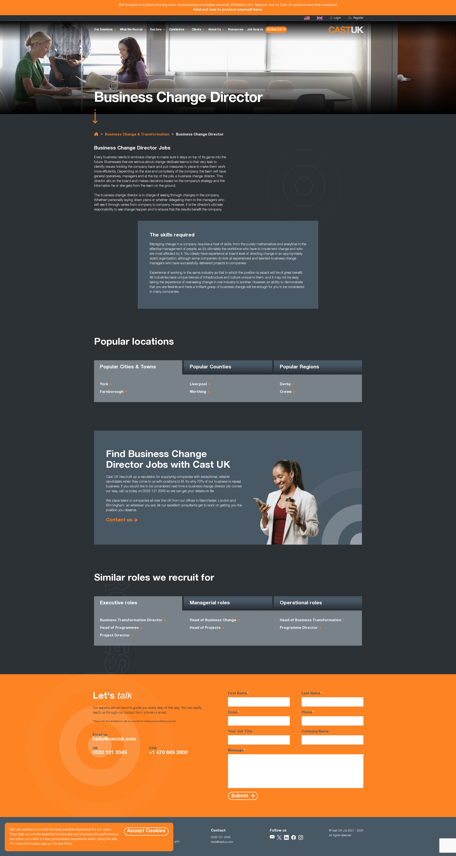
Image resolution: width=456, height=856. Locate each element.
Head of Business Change (213, 620)
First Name (238, 693)
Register (358, 18)
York (104, 384)
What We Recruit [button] (131, 29)
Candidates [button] (176, 29)
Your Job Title (240, 731)
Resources (235, 29)
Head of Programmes (119, 628)
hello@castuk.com (114, 739)
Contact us (119, 520)
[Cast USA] (307, 18)
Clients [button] (196, 29)
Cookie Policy (62, 844)
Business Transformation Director (131, 620)
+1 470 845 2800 (168, 753)
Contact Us (274, 29)
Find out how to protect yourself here (227, 10)
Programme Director (299, 628)
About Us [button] (214, 29)
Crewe (286, 392)
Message (236, 750)
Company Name (315, 731)
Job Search (255, 29)
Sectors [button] (156, 29)
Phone (308, 712)
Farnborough (112, 392)
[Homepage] (320, 18)
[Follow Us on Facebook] (293, 837)
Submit (240, 795)
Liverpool (198, 384)
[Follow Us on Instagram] (300, 837)
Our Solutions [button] (103, 29)
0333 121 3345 (110, 753)
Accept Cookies (146, 831)
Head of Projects (205, 628)
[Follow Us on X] (279, 837)
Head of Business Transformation (310, 620)
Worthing (198, 392)
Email (233, 712)
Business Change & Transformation (137, 134)
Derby (285, 384)
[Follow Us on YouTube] (272, 837)
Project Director (115, 635)
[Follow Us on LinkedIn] (286, 837)
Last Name (312, 693)
